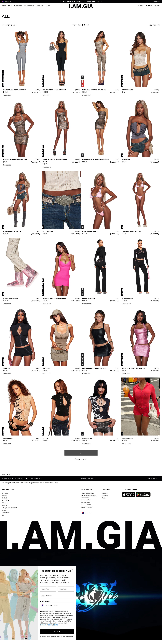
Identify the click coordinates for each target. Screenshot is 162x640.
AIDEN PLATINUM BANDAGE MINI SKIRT (55, 161)
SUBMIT (57, 631)
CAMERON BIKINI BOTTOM (131, 231)
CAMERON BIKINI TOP (90, 231)
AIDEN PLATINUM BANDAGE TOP (15, 160)
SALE (48, 6)
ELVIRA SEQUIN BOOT (11, 298)
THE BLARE (18, 6)
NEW (9, 6)
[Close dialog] (72, 569)
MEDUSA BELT (48, 231)
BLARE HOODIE (127, 298)
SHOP (4, 6)
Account (157, 1)
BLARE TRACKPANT (89, 298)
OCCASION (40, 6)
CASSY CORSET (127, 90)
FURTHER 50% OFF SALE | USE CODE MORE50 (81, 1)
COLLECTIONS (29, 6)
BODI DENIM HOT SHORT (12, 231)
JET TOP (46, 438)
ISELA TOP (7, 368)
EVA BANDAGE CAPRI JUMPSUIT (14, 90)
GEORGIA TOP (8, 438)
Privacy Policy (45, 625)
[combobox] (44, 605)
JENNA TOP (126, 160)
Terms (55, 625)
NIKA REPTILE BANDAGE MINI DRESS (95, 160)
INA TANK (46, 368)
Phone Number (45, 601)
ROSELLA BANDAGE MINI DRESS (54, 298)
